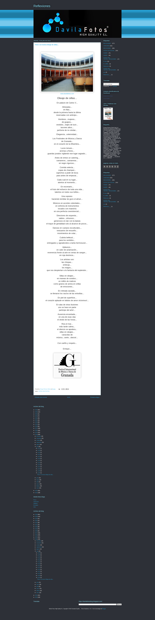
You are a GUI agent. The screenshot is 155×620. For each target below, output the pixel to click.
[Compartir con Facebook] (66, 389)
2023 (36, 416)
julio (37, 446)
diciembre (38, 436)
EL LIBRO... (106, 63)
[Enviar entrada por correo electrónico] (59, 389)
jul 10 (39, 468)
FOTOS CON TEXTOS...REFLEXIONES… (110, 58)
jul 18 (39, 458)
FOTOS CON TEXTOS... (44, 391)
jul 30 (39, 448)
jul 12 (39, 466)
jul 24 (39, 452)
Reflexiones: (106, 66)
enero (37, 488)
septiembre (39, 442)
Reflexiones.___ (107, 74)
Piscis (34, 499)
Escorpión (35, 505)
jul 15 (39, 462)
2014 (36, 434)
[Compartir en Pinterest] (68, 389)
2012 (36, 492)
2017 (36, 428)
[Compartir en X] (65, 389)
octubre (38, 440)
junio (37, 477)
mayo (37, 479)
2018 (36, 426)
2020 (36, 422)
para (104, 72)
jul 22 (39, 456)
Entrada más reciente (41, 397)
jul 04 (39, 472)
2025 (36, 412)
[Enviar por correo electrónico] (62, 389)
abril (37, 481)
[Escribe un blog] (63, 389)
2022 (36, 418)
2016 (36, 430)
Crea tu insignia (106, 98)
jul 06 (39, 470)
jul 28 (39, 450)
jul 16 (39, 460)
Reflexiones (42, 6)
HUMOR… (105, 55)
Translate (114, 86)
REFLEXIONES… (107, 43)
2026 (36, 409)
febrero (38, 486)
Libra (34, 507)
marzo (38, 484)
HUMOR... (105, 53)
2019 (36, 424)
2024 (36, 414)
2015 (36, 432)
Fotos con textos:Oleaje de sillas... (45, 474)
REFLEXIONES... (107, 48)
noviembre (39, 438)
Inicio (68, 397)
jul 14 (39, 464)
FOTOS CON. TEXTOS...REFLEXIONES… (110, 69)
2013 (36, 490)
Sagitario (35, 503)
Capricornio (36, 501)
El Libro (105, 61)
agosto (38, 444)
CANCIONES (106, 45)
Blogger (104, 608)
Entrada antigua (94, 397)
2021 (36, 420)
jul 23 (39, 454)
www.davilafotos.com (67, 94)
